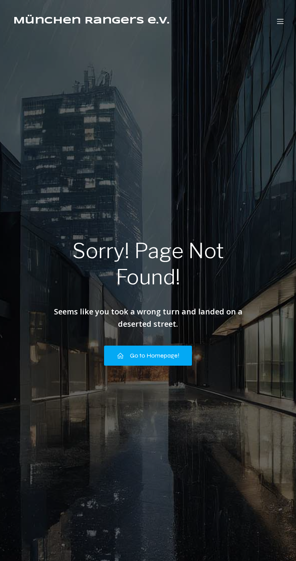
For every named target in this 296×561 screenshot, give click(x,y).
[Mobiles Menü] (280, 21)
